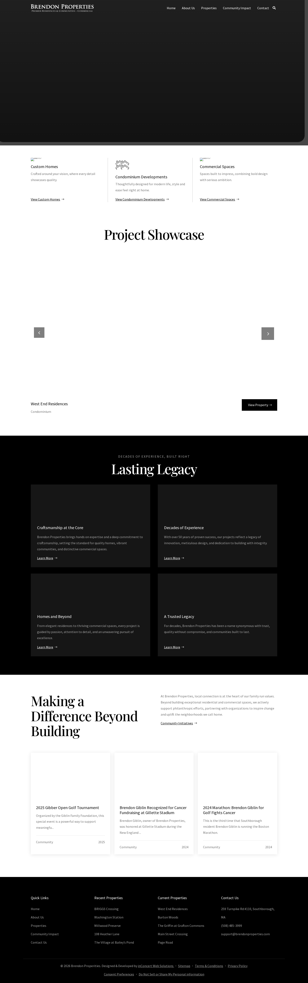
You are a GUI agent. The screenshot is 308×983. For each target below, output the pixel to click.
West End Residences (49, 403)
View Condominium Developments (140, 199)
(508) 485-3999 (231, 925)
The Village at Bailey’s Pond (114, 942)
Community (44, 842)
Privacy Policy (237, 966)
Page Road (165, 942)
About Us (188, 8)
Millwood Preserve (107, 925)
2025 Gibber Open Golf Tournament (67, 807)
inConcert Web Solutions (156, 966)
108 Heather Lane (106, 934)
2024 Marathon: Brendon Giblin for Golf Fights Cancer (233, 810)
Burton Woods (168, 917)
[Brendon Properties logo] (62, 8)
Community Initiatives (177, 723)
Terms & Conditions (209, 966)
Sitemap (184, 966)
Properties (209, 8)
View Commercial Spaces (217, 199)
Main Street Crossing (173, 934)
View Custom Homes (45, 199)
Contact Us (39, 942)
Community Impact (237, 8)
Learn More (45, 558)
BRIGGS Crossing (106, 909)
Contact (263, 8)
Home (171, 8)
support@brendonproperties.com (245, 934)
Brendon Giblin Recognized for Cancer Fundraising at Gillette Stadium (153, 810)
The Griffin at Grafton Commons (181, 925)
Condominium (41, 411)
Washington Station (108, 917)
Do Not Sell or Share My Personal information (171, 974)
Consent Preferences (119, 974)
